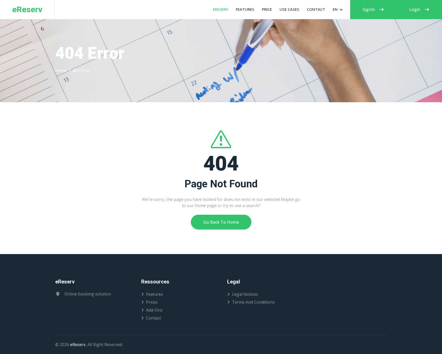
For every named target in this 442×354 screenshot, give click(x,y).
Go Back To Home (221, 222)
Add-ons (154, 310)
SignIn (369, 9)
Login (414, 9)
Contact (316, 9)
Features (245, 9)
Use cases (289, 9)
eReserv (220, 9)
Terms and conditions (253, 302)
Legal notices (245, 294)
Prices (152, 302)
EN (335, 9)
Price (267, 9)
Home (61, 70)
